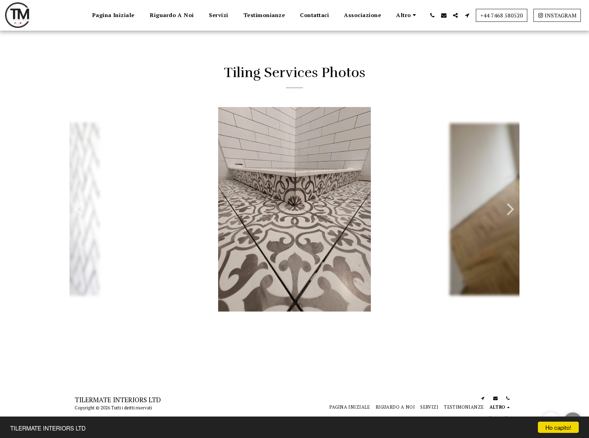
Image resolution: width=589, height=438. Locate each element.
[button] (432, 15)
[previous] (80, 209)
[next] (509, 209)
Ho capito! (558, 427)
